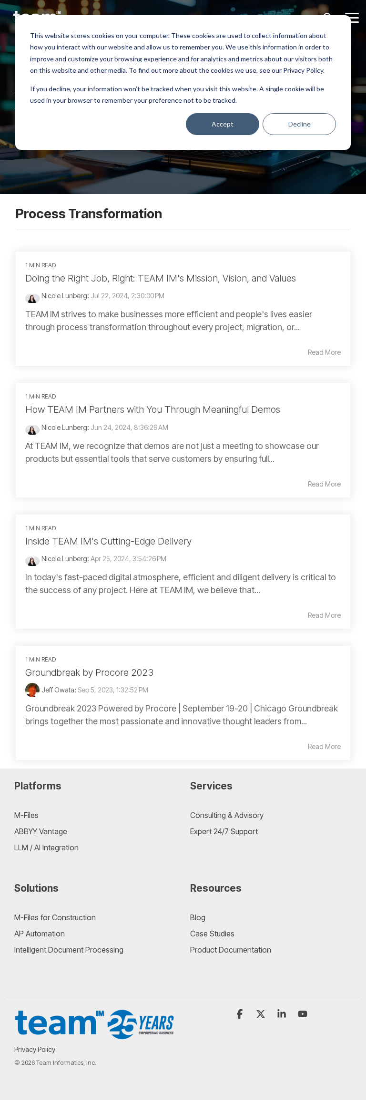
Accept (223, 124)
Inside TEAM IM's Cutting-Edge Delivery (108, 541)
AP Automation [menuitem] (39, 933)
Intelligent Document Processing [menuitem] (68, 949)
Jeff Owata (57, 690)
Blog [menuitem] (197, 917)
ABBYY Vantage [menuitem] (40, 831)
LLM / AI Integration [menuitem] (46, 847)
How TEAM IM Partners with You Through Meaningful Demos (152, 409)
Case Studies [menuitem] (212, 933)
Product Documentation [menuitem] (230, 949)
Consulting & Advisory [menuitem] (227, 815)
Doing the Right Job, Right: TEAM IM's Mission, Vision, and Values (160, 278)
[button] (352, 17)
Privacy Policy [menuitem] (34, 1049)
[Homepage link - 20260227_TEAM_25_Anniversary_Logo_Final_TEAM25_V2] (95, 1035)
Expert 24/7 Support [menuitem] (224, 831)
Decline (299, 124)
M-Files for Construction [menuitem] (55, 917)
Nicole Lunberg (64, 296)
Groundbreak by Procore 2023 (89, 672)
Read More (324, 352)
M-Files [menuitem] (26, 815)
